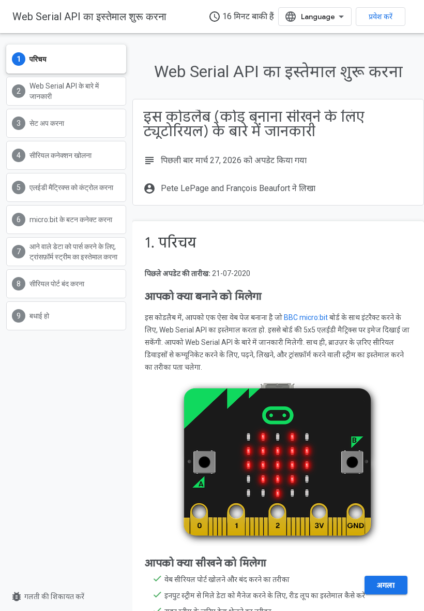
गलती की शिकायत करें (47, 596)
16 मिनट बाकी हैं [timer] (241, 16)
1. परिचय (170, 243)
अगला (386, 585)
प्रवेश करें (380, 16)
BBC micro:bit (306, 317)
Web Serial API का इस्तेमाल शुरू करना (89, 16)
